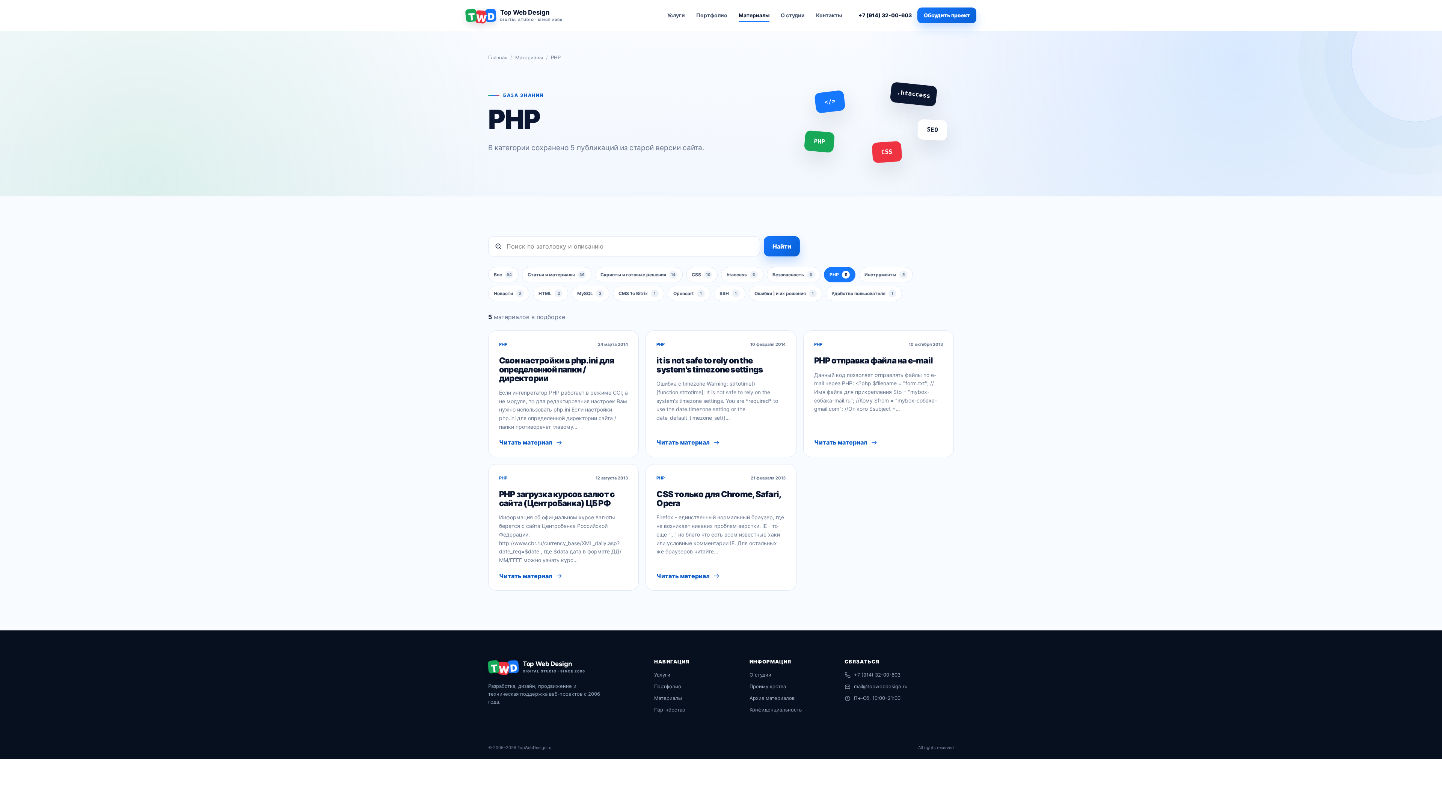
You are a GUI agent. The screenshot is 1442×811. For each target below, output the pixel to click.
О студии (793, 15)
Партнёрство (669, 710)
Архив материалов (772, 698)
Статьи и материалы (556, 274)
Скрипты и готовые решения (638, 274)
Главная (497, 57)
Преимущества (768, 686)
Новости (507, 293)
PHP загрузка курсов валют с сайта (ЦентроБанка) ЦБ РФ (556, 498)
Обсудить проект (947, 15)
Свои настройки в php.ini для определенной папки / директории (556, 369)
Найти (781, 246)
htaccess (741, 274)
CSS (701, 274)
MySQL (589, 293)
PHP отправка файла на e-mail (873, 360)
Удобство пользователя (862, 293)
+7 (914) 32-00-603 (885, 15)
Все (503, 274)
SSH (728, 293)
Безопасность (792, 274)
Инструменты (884, 274)
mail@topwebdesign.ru (881, 686)
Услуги (676, 15)
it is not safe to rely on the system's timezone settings (709, 365)
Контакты (829, 15)
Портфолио (711, 15)
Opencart (687, 293)
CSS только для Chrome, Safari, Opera (718, 498)
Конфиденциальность (776, 710)
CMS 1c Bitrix (637, 293)
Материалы (754, 15)
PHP (838, 274)
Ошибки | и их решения (784, 293)
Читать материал (525, 442)
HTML (549, 293)
